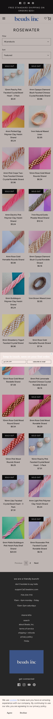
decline (23, 713)
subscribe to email (39, 362)
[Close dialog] (51, 354)
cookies (13, 700)
